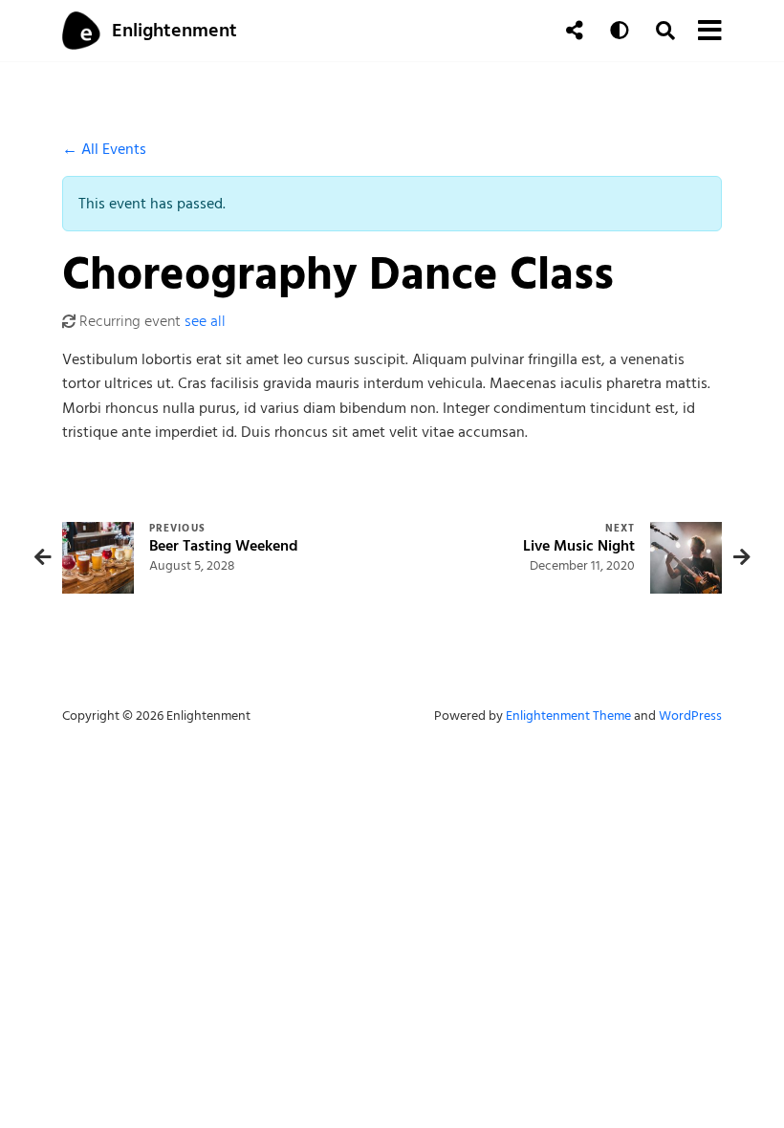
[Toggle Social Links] (574, 30)
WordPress (690, 715)
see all (205, 321)
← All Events (104, 149)
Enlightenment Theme (568, 715)
